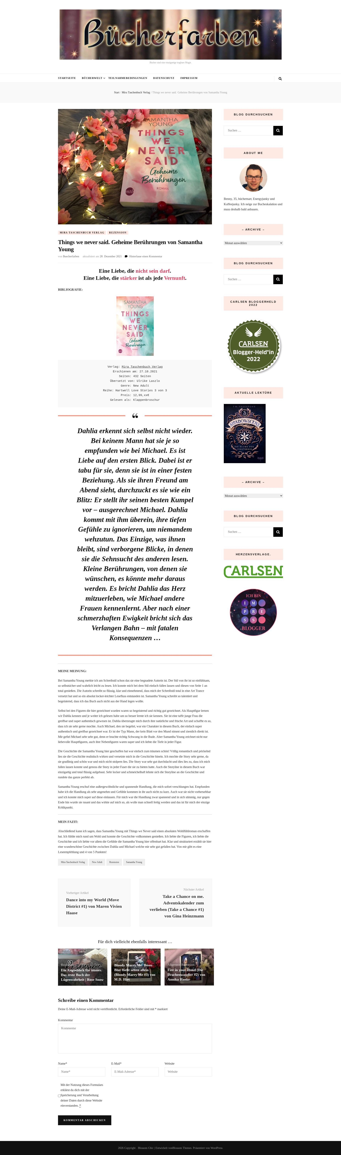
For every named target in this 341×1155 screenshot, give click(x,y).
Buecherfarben (71, 256)
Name (62, 1063)
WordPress (216, 1148)
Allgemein (120, 960)
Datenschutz (163, 78)
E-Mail (116, 1063)
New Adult (97, 862)
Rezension (117, 232)
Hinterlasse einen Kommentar (145, 256)
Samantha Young (134, 862)
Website (169, 1063)
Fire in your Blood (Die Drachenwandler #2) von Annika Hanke (186, 974)
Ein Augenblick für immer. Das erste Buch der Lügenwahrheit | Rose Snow (82, 975)
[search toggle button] (280, 79)
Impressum (189, 78)
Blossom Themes (181, 1148)
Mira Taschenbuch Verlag (82, 232)
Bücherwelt (92, 78)
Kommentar (65, 1020)
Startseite (67, 78)
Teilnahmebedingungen (127, 78)
